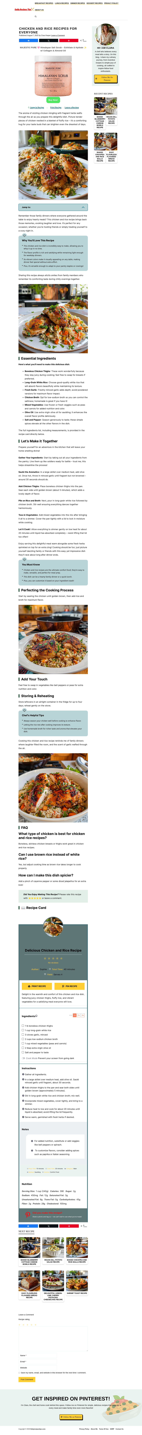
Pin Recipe (71, 986)
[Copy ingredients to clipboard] (36, 1016)
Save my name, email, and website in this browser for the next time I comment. (53, 1373)
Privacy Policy (111, 3)
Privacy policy (84, 1429)
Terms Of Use (104, 1429)
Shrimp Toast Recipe (77, 1293)
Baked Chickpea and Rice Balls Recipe (77, 1261)
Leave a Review (72, 107)
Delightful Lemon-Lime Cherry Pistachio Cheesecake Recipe (53, 1296)
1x (75, 1015)
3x (83, 1015)
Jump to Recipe (37, 107)
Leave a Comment (58, 35)
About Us (39, 10)
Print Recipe (55, 107)
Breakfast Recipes (44, 3)
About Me (94, 1429)
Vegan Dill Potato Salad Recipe (53, 1261)
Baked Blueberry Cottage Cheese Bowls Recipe (29, 1262)
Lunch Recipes (62, 3)
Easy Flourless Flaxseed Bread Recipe (29, 1295)
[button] (35, 16)
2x (79, 1015)
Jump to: (26, 207)
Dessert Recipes (95, 3)
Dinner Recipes (77, 3)
